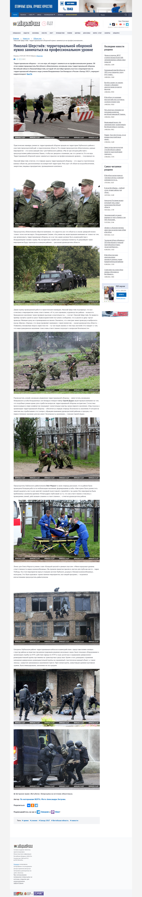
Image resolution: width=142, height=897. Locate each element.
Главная (16, 38)
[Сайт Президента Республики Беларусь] (19, 895)
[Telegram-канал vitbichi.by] (127, 25)
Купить (121, 295)
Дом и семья (86, 33)
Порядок (16, 864)
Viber (57, 811)
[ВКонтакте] (28, 805)
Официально (17, 33)
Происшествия (60, 33)
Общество (26, 33)
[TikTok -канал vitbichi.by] (113, 25)
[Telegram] (36, 805)
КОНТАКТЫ (60, 15)
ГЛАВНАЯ (15, 15)
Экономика (35, 33)
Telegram (45, 811)
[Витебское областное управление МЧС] (39, 895)
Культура (44, 33)
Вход (120, 21)
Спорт (51, 33)
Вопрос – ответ (97, 33)
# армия (25, 820)
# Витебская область (60, 820)
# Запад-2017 (44, 820)
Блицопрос (116, 33)
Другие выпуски (120, 298)
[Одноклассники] (32, 805)
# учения (34, 820)
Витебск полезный (71, 15)
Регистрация (125, 21)
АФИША (39, 15)
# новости (74, 820)
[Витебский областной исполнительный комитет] (29, 895)
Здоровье (77, 33)
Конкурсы (107, 33)
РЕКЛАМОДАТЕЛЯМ (48, 15)
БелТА (29, 74)
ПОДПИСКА (23, 15)
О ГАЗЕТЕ (31, 15)
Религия (69, 33)
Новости (26, 38)
